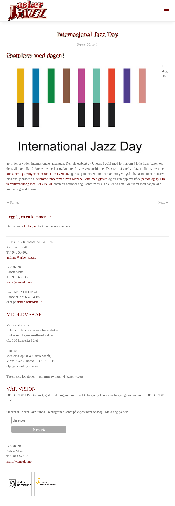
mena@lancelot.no (19, 282)
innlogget (30, 226)
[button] (166, 10)
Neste (161, 202)
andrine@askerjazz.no (21, 257)
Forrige (14, 202)
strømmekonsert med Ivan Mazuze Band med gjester (71, 179)
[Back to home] (27, 10)
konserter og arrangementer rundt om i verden (37, 174)
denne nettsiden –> (29, 302)
